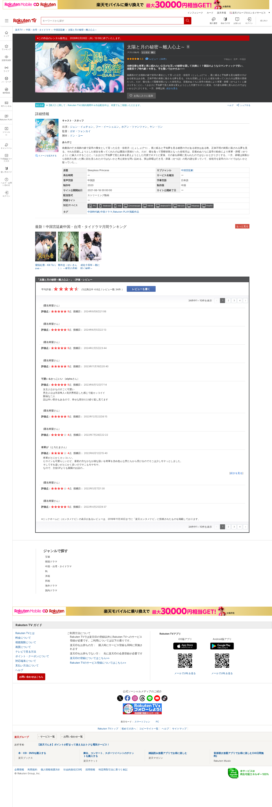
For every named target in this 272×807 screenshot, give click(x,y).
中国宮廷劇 (187, 170)
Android (107, 205)
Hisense (195, 205)
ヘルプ (230, 105)
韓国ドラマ (51, 561)
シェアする (245, 105)
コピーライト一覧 (148, 728)
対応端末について (25, 660)
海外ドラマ (51, 585)
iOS (119, 205)
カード (210, 12)
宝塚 (47, 556)
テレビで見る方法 (25, 651)
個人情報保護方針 (50, 769)
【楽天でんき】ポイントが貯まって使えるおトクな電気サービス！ (73, 744)
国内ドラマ (51, 590)
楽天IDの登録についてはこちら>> (90, 658)
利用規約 (32, 769)
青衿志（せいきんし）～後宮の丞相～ (67, 268)
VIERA (150, 205)
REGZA (181, 205)
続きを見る (236, 473)
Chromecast (134, 205)
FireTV (209, 205)
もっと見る (242, 226)
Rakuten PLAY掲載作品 (126, 211)
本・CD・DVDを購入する (32, 752)
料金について (23, 637)
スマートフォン (142, 721)
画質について (23, 646)
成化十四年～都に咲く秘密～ (90, 266)
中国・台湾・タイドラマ (58, 566)
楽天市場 (221, 12)
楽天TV (19, 29)
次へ (245, 300)
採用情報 (90, 769)
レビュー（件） (158, 59)
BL (46, 571)
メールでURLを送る (185, 673)
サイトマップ (179, 728)
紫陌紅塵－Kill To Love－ (45, 266)
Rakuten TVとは (25, 633)
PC (94, 205)
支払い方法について (27, 665)
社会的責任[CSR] (72, 769)
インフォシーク (195, 12)
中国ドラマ (106, 211)
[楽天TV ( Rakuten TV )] (24, 22)
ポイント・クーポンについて (32, 656)
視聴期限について (25, 642)
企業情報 (19, 769)
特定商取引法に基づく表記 (113, 769)
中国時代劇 (94, 211)
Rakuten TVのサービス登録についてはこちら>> (98, 662)
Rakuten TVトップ (108, 728)
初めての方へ (129, 728)
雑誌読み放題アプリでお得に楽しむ (168, 752)
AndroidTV (165, 205)
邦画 (47, 580)
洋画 (47, 575)
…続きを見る (171, 88)
